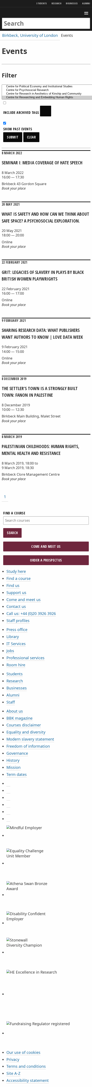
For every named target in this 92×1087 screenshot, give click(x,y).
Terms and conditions (26, 1066)
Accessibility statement (27, 1080)
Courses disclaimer (23, 725)
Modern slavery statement (30, 739)
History (12, 760)
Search (12, 532)
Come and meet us (46, 546)
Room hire (15, 664)
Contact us (16, 606)
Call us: (31, 613)
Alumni (86, 3)
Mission (13, 767)
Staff (10, 702)
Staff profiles (18, 620)
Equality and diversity (25, 732)
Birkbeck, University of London (30, 35)
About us (14, 711)
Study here (16, 571)
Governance (17, 753)
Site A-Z (13, 1073)
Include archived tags (21, 112)
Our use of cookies (23, 1052)
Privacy (12, 1059)
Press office (16, 629)
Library (12, 636)
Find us (12, 585)
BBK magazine (19, 718)
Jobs (10, 650)
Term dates (16, 774)
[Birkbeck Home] (46, 12)
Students (41, 3)
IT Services (16, 643)
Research (56, 3)
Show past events (17, 129)
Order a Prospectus (46, 560)
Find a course (14, 513)
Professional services (25, 657)
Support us (16, 592)
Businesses (72, 3)
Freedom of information (28, 746)
